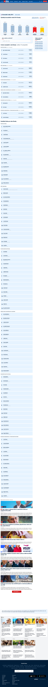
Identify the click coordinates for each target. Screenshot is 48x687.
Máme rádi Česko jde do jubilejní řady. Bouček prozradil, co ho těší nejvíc (18, 625)
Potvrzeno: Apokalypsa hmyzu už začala (30, 625)
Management (14, 675)
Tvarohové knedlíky (21, 668)
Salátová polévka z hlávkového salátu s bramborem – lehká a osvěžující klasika (41, 630)
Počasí (32, 665)
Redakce (13, 682)
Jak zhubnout (5, 665)
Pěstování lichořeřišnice (41, 666)
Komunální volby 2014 (39, 45)
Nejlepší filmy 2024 (10, 665)
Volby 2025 (17, 666)
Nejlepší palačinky (28, 668)
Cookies (3, 681)
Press (13, 676)
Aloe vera (34, 666)
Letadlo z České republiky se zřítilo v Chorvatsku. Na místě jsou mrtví (6, 634)
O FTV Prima (3, 675)
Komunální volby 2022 (39, 41)
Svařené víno (22, 666)
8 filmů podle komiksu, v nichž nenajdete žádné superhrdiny (6, 651)
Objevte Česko (25, 1)
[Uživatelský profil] (42, 1)
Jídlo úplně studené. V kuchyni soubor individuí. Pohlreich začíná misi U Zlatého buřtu (17, 630)
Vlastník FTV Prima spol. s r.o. (6, 682)
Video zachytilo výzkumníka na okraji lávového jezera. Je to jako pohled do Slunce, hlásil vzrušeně (30, 635)
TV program (21, 665)
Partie (29, 665)
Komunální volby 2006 (39, 48)
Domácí (11, 1)
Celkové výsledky (17, 14)
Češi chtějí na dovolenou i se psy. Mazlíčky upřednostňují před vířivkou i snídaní (30, 647)
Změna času (26, 665)
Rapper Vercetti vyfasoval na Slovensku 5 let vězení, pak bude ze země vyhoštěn (18, 651)
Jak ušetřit (31, 1)
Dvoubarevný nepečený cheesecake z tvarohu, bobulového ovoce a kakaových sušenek (41, 635)
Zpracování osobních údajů (15, 680)
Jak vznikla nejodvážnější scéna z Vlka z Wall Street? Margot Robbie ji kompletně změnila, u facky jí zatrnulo (6, 656)
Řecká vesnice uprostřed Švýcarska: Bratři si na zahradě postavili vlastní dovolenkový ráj (29, 656)
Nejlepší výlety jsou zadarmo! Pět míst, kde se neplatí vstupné (29, 651)
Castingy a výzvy (14, 677)
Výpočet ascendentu (14, 668)
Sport (20, 1)
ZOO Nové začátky (42, 665)
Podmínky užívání (4, 680)
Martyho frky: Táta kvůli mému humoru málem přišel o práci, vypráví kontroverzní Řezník (17, 647)
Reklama (3, 677)
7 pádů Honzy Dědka (12, 666)
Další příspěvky (16, 591)
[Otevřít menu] (2, 1)
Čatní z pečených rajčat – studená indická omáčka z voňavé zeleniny (40, 625)
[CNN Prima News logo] (6, 1)
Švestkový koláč (34, 668)
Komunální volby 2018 (39, 43)
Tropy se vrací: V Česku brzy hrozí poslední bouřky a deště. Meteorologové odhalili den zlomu (6, 630)
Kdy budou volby (36, 665)
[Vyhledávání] (39, 1)
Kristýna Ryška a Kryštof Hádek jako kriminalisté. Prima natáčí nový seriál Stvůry (17, 634)
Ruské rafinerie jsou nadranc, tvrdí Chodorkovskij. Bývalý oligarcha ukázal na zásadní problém (6, 626)
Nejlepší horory (16, 665)
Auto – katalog (6, 666)
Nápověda (13, 681)
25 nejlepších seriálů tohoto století (6, 646)
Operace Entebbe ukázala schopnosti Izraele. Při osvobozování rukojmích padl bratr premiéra (29, 630)
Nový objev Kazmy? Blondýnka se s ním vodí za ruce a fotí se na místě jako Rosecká (18, 656)
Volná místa (3, 676)
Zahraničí (16, 1)
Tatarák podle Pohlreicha (29, 666)
